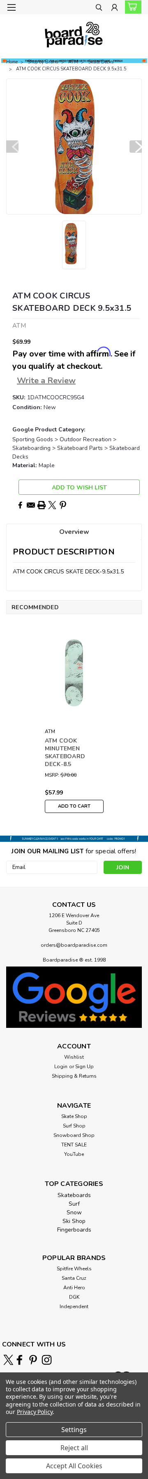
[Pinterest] (63, 505)
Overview (74, 531)
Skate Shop (74, 1116)
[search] (99, 8)
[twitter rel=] (8, 1360)
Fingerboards (74, 1230)
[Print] (41, 505)
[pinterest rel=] (33, 1360)
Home (12, 62)
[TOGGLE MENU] (11, 7)
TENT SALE (74, 1144)
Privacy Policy (35, 1412)
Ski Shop (74, 1221)
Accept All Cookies (74, 1465)
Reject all (74, 1447)
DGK (74, 1297)
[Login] (114, 8)
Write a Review (46, 380)
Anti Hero (74, 1287)
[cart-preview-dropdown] (131, 7)
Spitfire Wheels (74, 1268)
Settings (74, 1429)
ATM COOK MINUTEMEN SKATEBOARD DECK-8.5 (65, 752)
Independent (74, 1306)
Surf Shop (74, 1126)
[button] (74, 997)
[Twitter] (52, 505)
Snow (74, 1212)
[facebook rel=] (19, 1360)
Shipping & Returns (74, 1076)
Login (60, 1066)
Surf (74, 1204)
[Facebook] (20, 505)
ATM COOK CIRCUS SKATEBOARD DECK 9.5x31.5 (71, 69)
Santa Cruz (74, 1278)
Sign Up (84, 1066)
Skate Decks (100, 62)
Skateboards (74, 1195)
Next (136, 146)
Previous (12, 146)
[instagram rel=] (47, 1360)
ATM (73, 62)
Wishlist (74, 1057)
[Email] (31, 505)
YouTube (74, 1154)
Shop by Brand (43, 62)
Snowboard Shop (74, 1135)
